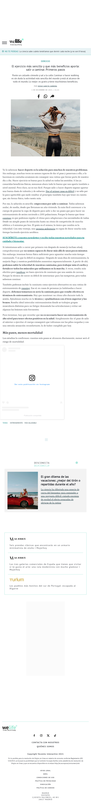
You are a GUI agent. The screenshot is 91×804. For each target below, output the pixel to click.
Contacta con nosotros (45, 742)
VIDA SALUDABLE (30, 423)
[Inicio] (16, 45)
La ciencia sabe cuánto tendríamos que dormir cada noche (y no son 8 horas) (52, 51)
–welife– (55, 734)
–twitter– (48, 734)
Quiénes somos (45, 746)
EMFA (45, 774)
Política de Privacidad (45, 781)
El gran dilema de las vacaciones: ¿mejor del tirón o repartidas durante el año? (60, 480)
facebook (38, 95)
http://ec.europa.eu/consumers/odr (67, 763)
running (25, 288)
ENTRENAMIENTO (16, 423)
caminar (7, 218)
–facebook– (34, 734)
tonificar (20, 272)
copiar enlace (52, 96)
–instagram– (41, 734)
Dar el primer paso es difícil (60, 191)
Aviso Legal (45, 770)
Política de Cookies (46, 788)
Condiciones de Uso (45, 777)
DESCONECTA (42, 462)
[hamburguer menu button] (4, 43)
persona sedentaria (45, 228)
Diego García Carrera (47, 86)
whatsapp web (45, 96)
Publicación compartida (32, 415)
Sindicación (45, 784)
